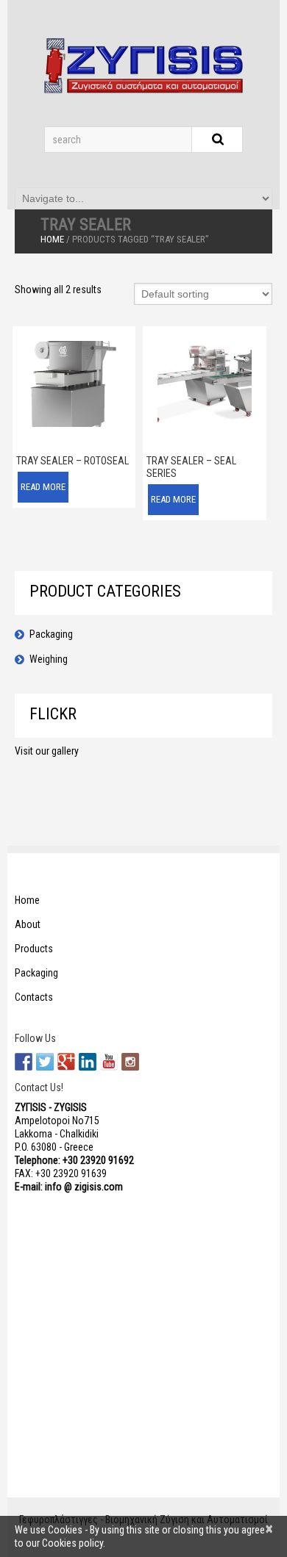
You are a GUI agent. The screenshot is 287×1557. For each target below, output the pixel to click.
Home (52, 239)
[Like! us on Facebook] (23, 1062)
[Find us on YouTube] (109, 1062)
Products (34, 948)
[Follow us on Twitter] (45, 1062)
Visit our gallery (47, 751)
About (27, 924)
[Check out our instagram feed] (130, 1062)
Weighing (48, 659)
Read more (43, 486)
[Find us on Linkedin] (87, 1062)
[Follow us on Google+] (66, 1062)
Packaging (51, 634)
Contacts (34, 997)
